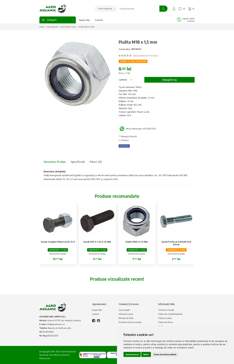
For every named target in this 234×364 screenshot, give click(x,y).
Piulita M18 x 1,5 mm (138, 42)
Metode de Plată (126, 318)
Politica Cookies (165, 318)
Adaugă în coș (169, 79)
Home (41, 27)
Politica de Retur (165, 322)
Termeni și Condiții (166, 310)
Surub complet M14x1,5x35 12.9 (58, 241)
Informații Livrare (126, 314)
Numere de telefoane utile (59, 328)
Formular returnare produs (130, 322)
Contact (99, 20)
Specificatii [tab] (78, 161)
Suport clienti (188, 18)
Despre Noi (84, 20)
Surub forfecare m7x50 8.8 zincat (176, 243)
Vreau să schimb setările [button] (165, 354)
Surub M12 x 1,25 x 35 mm (97, 241)
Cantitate (123, 80)
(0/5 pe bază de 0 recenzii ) (146, 55)
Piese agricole (52, 27)
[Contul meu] (174, 8)
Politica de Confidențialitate (170, 314)
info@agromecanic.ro (55, 324)
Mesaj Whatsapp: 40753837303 (141, 128)
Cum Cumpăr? (124, 310)
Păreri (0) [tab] (96, 161)
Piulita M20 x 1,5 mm (137, 241)
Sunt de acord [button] (132, 354)
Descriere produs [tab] (55, 161)
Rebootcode (44, 358)
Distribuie (125, 146)
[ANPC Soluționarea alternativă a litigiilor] (92, 355)
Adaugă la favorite (129, 136)
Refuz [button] (146, 354)
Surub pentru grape (68, 27)
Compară (125, 140)
